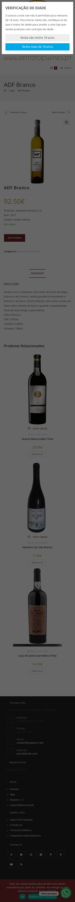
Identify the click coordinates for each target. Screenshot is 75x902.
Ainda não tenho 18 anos (37, 38)
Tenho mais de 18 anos (37, 47)
